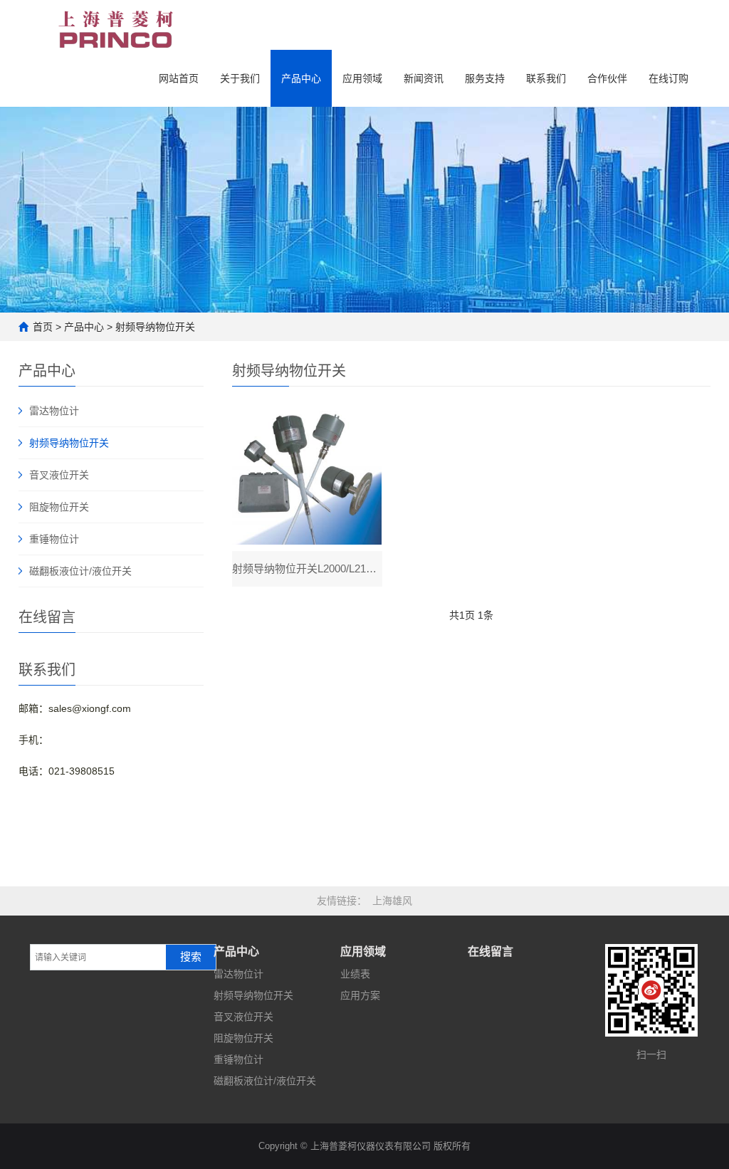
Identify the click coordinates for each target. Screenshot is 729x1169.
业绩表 (355, 974)
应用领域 (362, 78)
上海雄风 (392, 900)
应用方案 (360, 995)
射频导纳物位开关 (155, 326)
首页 (43, 326)
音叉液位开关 (59, 475)
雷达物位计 (54, 410)
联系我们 (546, 78)
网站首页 (179, 78)
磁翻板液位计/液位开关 (80, 571)
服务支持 (485, 78)
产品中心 (301, 78)
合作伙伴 (607, 78)
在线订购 (668, 78)
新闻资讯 (424, 78)
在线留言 (490, 951)
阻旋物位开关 (59, 507)
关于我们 (240, 78)
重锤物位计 (54, 539)
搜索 (190, 957)
